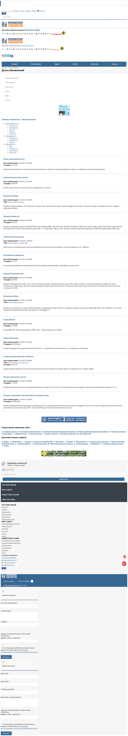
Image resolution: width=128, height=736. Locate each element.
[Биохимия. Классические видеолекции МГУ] (12, 34)
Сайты (75, 64)
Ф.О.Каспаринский (11, 585)
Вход (3, 11)
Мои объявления (29, 119)
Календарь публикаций (30, 432)
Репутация (5, 529)
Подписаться (63, 479)
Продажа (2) (13, 128)
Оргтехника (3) (10, 136)
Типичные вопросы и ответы (61, 444)
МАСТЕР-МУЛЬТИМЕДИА (9, 558)
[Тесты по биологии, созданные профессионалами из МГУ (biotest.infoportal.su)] (50, 34)
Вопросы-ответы (6, 514)
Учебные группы (10, 82)
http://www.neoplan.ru (16, 302)
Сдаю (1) (12, 132)
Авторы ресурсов (7, 526)
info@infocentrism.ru (9, 562)
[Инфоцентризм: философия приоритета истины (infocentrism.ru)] (27, 34)
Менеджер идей (40, 444)
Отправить (6, 657)
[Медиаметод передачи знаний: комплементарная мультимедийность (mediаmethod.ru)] (45, 34)
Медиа (34, 11)
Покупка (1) (13, 126)
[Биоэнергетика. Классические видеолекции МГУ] (14, 34)
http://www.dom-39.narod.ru (18, 363)
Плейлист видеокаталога (113, 444)
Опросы (4, 534)
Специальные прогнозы (98, 442)
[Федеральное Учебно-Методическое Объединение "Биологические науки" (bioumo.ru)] (39, 34)
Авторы (27, 11)
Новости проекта (9, 470)
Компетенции (9, 87)
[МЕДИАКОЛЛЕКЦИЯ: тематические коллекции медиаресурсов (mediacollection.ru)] (32, 34)
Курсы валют (17, 442)
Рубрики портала (10, 432)
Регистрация (9, 11)
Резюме (70, 442)
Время (6, 442)
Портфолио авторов (68, 434)
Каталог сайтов (51, 434)
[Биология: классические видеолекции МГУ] (16, 34)
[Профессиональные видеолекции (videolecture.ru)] (25, 34)
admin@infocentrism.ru (10, 560)
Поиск (6, 446)
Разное (11, 130)
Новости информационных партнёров (93, 432)
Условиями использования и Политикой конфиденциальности (19, 651)
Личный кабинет (24, 444)
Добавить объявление (11, 119)
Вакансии (60, 442)
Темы (22, 11)
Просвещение (36, 64)
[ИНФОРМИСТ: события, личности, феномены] (64, 422)
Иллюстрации (36, 434)
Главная (14, 64)
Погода (28, 442)
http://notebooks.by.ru (16, 202)
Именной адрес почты (8, 519)
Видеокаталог (21, 434)
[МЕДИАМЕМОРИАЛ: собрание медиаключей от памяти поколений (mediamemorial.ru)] (48, 34)
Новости (115, 64)
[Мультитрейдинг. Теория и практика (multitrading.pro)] (3, 34)
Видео (57, 64)
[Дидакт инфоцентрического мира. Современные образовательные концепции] (23, 34)
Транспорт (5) (10, 144)
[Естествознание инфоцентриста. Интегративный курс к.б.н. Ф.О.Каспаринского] (5, 34)
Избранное (95, 444)
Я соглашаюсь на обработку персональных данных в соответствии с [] (19, 651)
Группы (42, 11)
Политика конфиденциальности (11, 543)
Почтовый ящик (6, 548)
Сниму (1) (12, 134)
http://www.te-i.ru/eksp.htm (18, 243)
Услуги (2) (12, 152)
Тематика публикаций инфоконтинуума (59, 432)
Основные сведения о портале (10, 524)
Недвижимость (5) (12, 123)
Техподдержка (82, 444)
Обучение (5, 507)
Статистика (5, 531)
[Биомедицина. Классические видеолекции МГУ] (18, 34)
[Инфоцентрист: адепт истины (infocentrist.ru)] (30, 34)
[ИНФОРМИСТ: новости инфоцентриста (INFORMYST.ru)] (7, 34)
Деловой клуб (85, 434)
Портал (16, 11)
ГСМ (10, 146)
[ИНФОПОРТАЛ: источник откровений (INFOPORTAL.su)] (9, 34)
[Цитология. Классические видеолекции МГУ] (21, 34)
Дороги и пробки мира (44, 442)
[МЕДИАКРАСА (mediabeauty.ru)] (34, 34)
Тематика (94, 64)
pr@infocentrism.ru (9, 565)
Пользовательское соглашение (11, 540)
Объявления (81, 442)
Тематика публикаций (11, 78)
